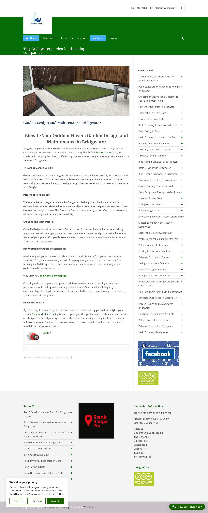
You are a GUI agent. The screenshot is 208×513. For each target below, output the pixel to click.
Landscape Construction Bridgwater (157, 297)
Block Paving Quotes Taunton (154, 143)
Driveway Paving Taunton (152, 155)
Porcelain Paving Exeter (150, 198)
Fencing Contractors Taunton (154, 251)
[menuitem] (31, 38)
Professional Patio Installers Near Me (158, 238)
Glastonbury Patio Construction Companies (155, 224)
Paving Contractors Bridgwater (154, 275)
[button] (187, 507)
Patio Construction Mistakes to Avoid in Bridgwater (159, 88)
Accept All (55, 501)
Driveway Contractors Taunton (154, 257)
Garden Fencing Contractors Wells (156, 186)
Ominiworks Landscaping (104, 152)
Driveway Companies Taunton (154, 149)
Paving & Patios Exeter (150, 204)
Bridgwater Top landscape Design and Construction (158, 283)
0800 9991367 (142, 8)
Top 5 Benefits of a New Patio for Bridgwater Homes (156, 78)
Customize (19, 501)
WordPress (89, 507)
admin (29, 357)
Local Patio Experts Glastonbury (155, 232)
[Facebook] (26, 348)
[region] (37, 492)
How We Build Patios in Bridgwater (156, 106)
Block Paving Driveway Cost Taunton (158, 161)
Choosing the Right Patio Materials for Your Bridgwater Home (158, 98)
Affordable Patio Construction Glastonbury (161, 216)
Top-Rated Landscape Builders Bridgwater (160, 291)
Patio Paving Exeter (148, 210)
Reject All (37, 501)
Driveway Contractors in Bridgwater (157, 180)
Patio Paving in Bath (149, 131)
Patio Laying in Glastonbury (153, 245)
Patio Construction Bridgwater (154, 320)
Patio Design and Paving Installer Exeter (159, 192)
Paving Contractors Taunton (153, 263)
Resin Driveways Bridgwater (153, 332)
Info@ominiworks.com (164, 8)
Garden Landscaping (43, 357)
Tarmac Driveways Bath (151, 119)
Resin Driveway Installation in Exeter (157, 125)
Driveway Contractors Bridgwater (156, 326)
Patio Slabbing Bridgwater (152, 269)
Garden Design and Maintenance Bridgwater (62, 123)
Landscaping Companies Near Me (156, 314)
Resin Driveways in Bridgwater (154, 167)
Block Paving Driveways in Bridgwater (158, 173)
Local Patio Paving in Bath (152, 112)
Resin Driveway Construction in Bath (157, 137)
